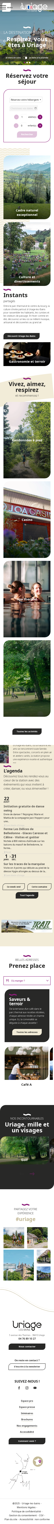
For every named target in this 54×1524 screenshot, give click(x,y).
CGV (41, 1515)
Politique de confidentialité (26, 1511)
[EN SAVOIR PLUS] (27, 928)
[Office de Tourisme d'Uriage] (34, 7)
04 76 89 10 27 (27, 1338)
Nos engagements (27, 1425)
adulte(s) (32, 117)
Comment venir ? (27, 1441)
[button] (6, 41)
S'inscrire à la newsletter (27, 1366)
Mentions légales (26, 1507)
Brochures (27, 1419)
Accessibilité (27, 1431)
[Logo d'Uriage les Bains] (27, 1326)
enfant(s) (32, 125)
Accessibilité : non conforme (35, 1519)
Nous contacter (27, 1346)
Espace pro (27, 1400)
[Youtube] (35, 1387)
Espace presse (27, 1407)
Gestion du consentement (23, 1515)
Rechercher (27, 134)
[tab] (24, 981)
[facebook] (19, 1387)
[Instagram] (27, 1387)
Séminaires (27, 1413)
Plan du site (10, 1519)
